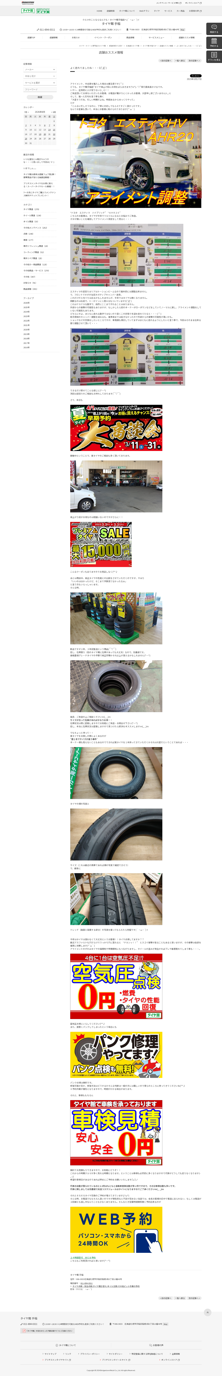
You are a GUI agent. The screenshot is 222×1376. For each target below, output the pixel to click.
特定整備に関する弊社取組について (147, 1353)
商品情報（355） (30, 289)
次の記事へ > (194, 60)
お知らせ (76, 37)
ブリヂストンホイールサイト (114, 1359)
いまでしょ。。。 (30, 168)
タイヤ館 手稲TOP (149, 45)
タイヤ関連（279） (31, 209)
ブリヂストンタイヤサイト (56, 1359)
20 (45, 134)
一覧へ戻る (180, 60)
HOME (99, 10)
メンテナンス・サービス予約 (167, 3)
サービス (168, 10)
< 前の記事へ (165, 60)
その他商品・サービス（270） (36, 270)
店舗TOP (31, 37)
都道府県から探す (115, 45)
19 (40, 134)
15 (54, 129)
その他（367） (29, 276)
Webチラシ (144, 10)
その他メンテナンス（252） (35, 227)
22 (54, 134)
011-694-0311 (47, 29)
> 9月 (53, 112)
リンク (68, 1353)
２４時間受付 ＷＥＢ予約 (83, 1257)
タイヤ (157, 10)
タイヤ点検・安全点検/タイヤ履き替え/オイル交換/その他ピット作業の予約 (106, 1286)
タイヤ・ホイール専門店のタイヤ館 (92, 45)
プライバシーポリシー (90, 1353)
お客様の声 (194, 10)
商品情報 (130, 37)
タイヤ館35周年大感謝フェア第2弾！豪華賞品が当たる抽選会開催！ (39, 176)
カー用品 (181, 10)
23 (26, 138)
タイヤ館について (127, 10)
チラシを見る (214, 59)
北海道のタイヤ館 (132, 45)
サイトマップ (50, 1353)
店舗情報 (54, 37)
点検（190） (28, 233)
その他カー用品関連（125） (35, 264)
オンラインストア (192, 3)
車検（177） (28, 239)
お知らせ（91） (30, 282)
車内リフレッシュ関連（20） (36, 246)
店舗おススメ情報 (187, 37)
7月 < (26, 112)
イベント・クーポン (103, 37)
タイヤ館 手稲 (111, 23)
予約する (214, 45)
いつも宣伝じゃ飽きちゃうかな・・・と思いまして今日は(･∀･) (38, 161)
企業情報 (176, 1353)
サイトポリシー (115, 1353)
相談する (214, 31)
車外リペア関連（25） (33, 258)
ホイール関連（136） (32, 215)
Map (182, 29)
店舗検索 (111, 10)
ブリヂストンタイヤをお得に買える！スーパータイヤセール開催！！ (39, 185)
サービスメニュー (156, 37)
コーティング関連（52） (34, 252)
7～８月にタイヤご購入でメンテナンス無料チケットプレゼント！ (39, 194)
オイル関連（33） (31, 221)
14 (49, 129)
